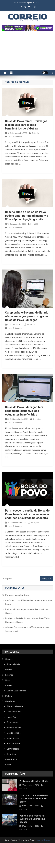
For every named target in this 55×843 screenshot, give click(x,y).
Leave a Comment (15, 137)
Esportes (9, 675)
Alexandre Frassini (15, 706)
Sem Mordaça (13, 749)
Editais (8, 765)
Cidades (9, 659)
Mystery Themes (43, 840)
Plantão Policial (13, 664)
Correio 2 (9, 685)
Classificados (11, 759)
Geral (7, 680)
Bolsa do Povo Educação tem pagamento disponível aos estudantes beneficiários (24, 410)
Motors (8, 696)
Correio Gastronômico (16, 691)
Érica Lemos (12, 722)
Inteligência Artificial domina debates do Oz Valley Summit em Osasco (27, 620)
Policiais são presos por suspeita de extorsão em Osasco (27, 611)
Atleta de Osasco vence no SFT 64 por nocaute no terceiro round (27, 629)
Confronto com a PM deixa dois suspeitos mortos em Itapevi (28, 602)
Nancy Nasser (13, 738)
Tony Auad (11, 754)
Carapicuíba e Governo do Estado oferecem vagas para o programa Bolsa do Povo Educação (27, 316)
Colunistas (10, 701)
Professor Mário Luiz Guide (17, 595)
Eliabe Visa (11, 717)
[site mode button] (45, 72)
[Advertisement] (27, 51)
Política (8, 670)
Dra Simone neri (14, 712)
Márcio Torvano (14, 733)
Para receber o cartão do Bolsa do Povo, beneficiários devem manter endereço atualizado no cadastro (27, 514)
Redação (35, 133)
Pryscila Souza (13, 743)
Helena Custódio (14, 727)
